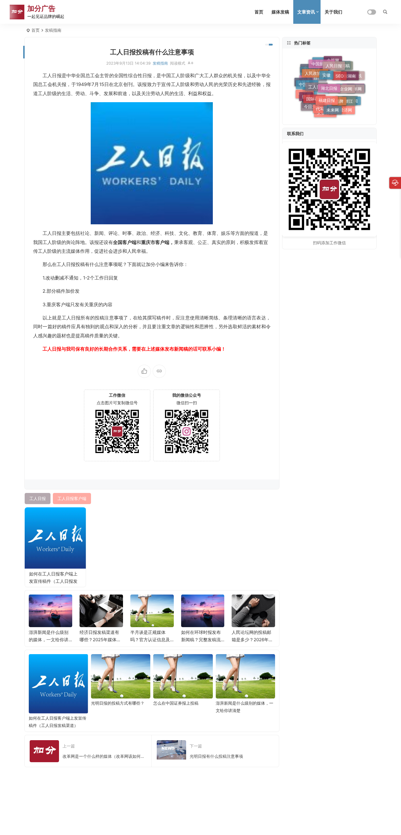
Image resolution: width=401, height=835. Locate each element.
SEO (340, 71)
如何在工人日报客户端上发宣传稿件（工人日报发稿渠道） (53, 581)
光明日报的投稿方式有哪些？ (117, 703)
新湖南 (349, 73)
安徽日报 (325, 112)
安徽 (326, 70)
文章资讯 (306, 12)
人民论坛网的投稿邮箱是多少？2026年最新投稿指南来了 (252, 639)
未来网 (332, 107)
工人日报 (316, 82)
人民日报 (334, 62)
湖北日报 (329, 82)
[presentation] (241, 604)
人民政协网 (315, 70)
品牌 (339, 97)
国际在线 (314, 95)
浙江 (349, 98)
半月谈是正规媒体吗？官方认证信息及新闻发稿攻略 (150, 639)
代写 (320, 106)
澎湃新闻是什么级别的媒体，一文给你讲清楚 (48, 639)
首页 (259, 12)
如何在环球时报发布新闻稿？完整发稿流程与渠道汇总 (201, 639)
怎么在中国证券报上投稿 (175, 703)
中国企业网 (341, 84)
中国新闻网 (321, 62)
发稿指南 (53, 30)
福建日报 (327, 95)
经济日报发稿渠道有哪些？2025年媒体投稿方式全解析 (100, 639)
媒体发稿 (280, 12)
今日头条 (312, 105)
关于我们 (333, 12)
